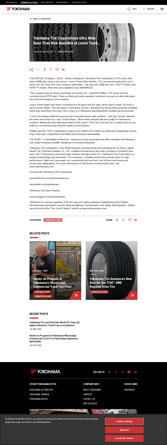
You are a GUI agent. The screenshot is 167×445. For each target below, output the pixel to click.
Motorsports (47, 2)
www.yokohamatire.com (42, 166)
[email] (57, 70)
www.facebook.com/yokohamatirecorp (49, 178)
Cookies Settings (124, 421)
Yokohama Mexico (39, 399)
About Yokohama (92, 390)
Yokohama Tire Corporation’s (100, 78)
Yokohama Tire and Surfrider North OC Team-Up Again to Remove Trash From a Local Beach (54, 324)
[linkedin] (63, 70)
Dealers (150, 9)
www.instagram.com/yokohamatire (47, 196)
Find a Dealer (90, 403)
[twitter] (51, 70)
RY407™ (34, 87)
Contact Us (89, 399)
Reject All (124, 430)
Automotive (11, 2)
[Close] (161, 429)
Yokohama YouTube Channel (45, 190)
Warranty (129, 390)
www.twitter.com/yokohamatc (44, 184)
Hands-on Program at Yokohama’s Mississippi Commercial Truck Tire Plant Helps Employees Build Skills (54, 338)
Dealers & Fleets (79, 2)
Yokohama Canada (39, 394)
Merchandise (63, 2)
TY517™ (119, 84)
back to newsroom (42, 19)
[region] (83, 429)
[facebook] (44, 70)
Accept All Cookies (124, 438)
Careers (87, 394)
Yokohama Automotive (41, 390)
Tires (134, 9)
